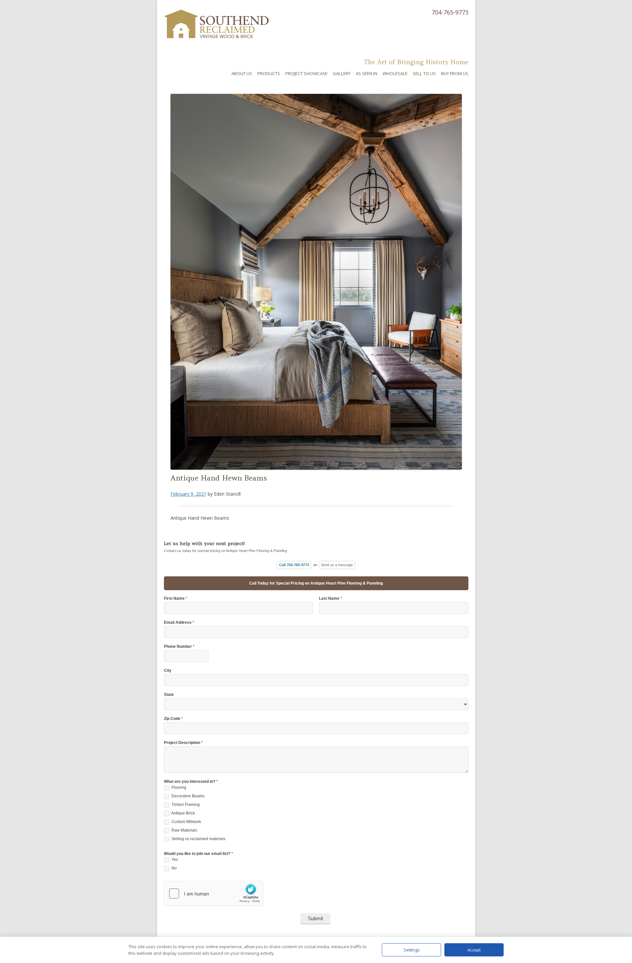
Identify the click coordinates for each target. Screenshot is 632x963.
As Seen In (366, 73)
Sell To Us (424, 73)
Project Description (183, 743)
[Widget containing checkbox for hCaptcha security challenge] (213, 893)
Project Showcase (306, 73)
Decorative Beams (187, 796)
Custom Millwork (186, 821)
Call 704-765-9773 (294, 565)
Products (268, 73)
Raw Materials (184, 830)
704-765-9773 (450, 12)
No (174, 868)
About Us (241, 73)
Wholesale (395, 73)
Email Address (179, 622)
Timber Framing (185, 804)
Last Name (330, 598)
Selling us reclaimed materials (198, 839)
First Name (175, 598)
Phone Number (179, 647)
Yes (174, 859)
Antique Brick (183, 813)
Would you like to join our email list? (198, 854)
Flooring (178, 787)
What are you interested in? (191, 782)
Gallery (342, 73)
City (167, 671)
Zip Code (173, 719)
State (169, 695)
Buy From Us (454, 73)
